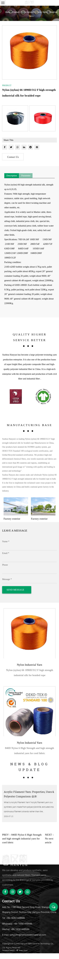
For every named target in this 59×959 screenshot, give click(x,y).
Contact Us (13, 157)
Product (15, 12)
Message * (7, 579)
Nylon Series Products (31, 12)
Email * (5, 553)
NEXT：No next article (49, 838)
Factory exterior (15, 518)
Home (8, 12)
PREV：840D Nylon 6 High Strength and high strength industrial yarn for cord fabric (22, 838)
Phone (5, 565)
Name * (5, 541)
